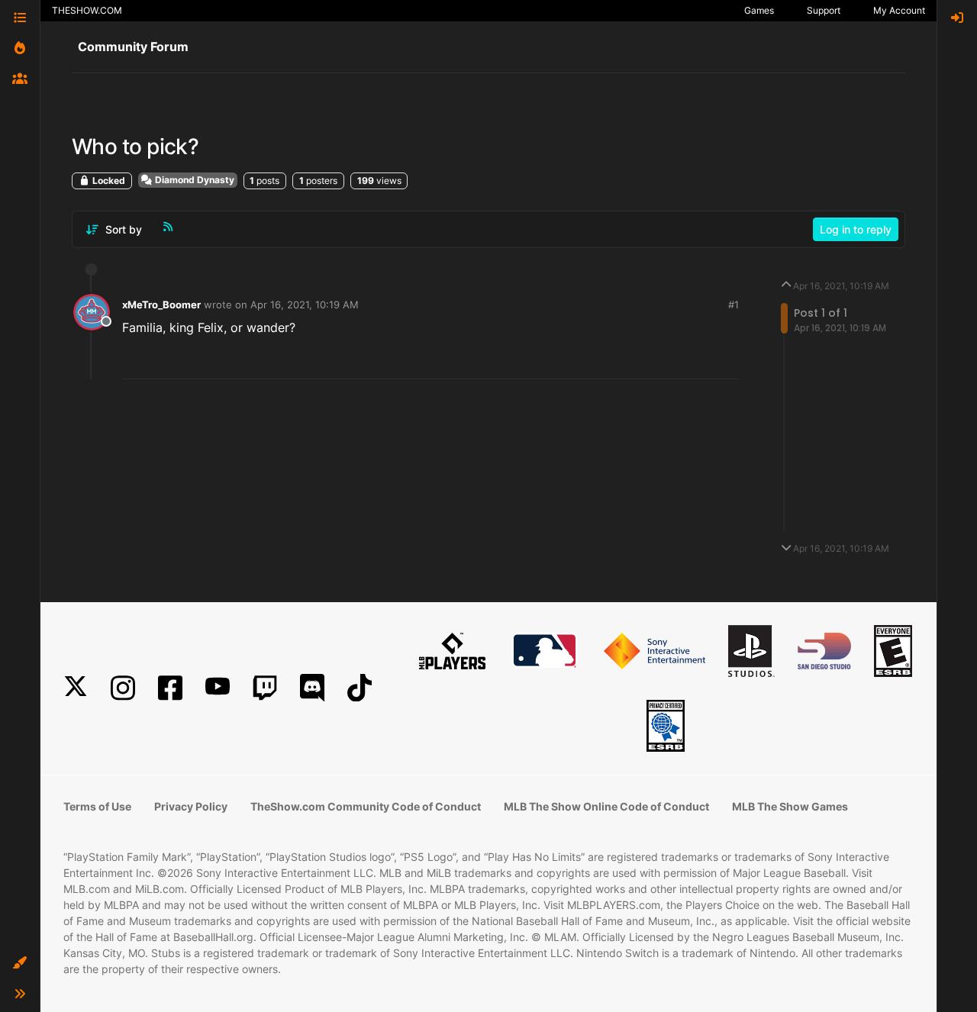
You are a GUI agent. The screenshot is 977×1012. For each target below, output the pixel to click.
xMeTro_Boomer (161, 304)
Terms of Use (97, 806)
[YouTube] (217, 688)
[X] (75, 688)
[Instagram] (123, 688)
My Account (899, 10)
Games (759, 10)
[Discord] (312, 688)
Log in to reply (856, 229)
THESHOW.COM (87, 10)
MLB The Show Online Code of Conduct (606, 806)
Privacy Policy (190, 806)
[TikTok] (359, 688)
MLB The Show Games (790, 806)
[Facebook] (170, 688)
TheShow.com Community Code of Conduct (365, 806)
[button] (20, 963)
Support (823, 10)
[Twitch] (265, 688)
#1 (733, 304)
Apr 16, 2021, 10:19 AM (304, 304)
